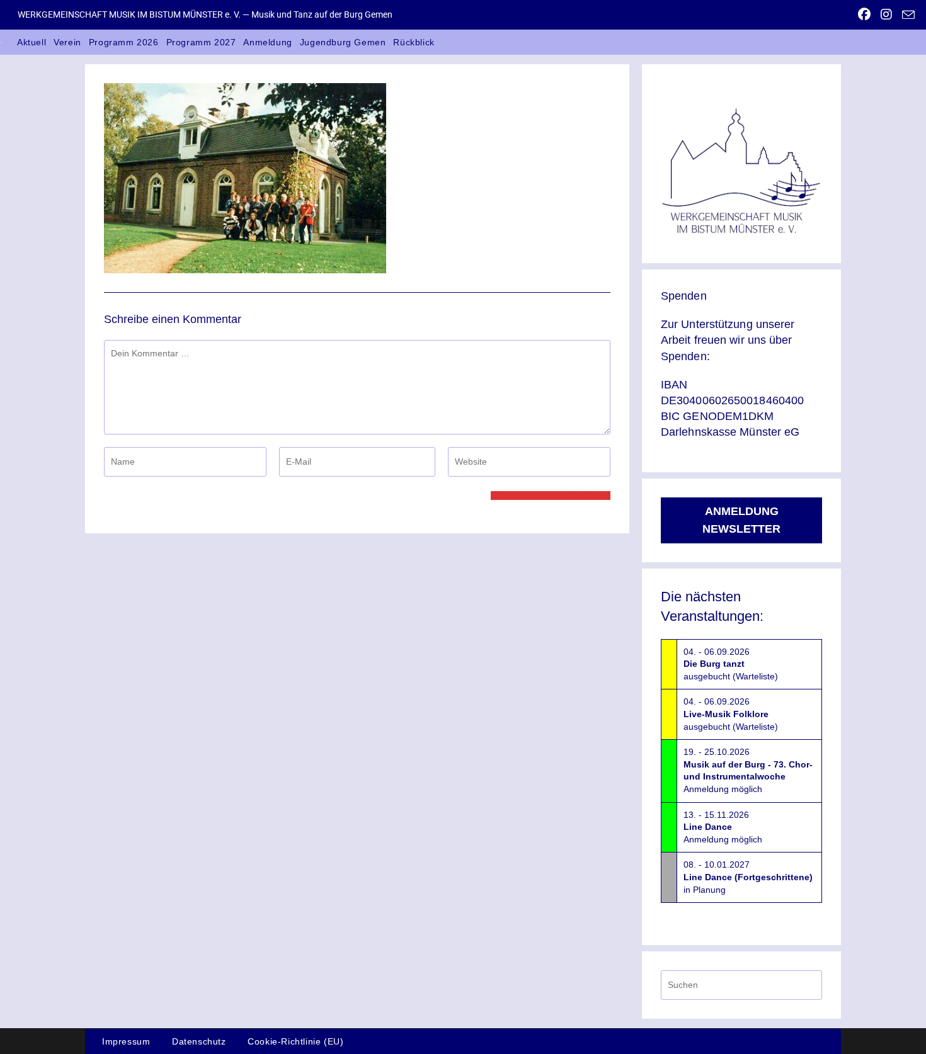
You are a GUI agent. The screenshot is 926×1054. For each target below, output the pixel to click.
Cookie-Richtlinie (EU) (295, 1041)
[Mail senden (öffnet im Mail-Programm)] (906, 15)
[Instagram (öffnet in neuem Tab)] (886, 14)
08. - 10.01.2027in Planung (748, 876)
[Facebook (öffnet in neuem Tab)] (864, 14)
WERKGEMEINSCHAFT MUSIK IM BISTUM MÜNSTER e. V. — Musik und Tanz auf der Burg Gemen (205, 14)
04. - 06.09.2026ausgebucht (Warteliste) (730, 664)
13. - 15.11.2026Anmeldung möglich (722, 827)
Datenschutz (199, 1041)
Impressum (126, 1041)
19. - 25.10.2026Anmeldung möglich (748, 770)
